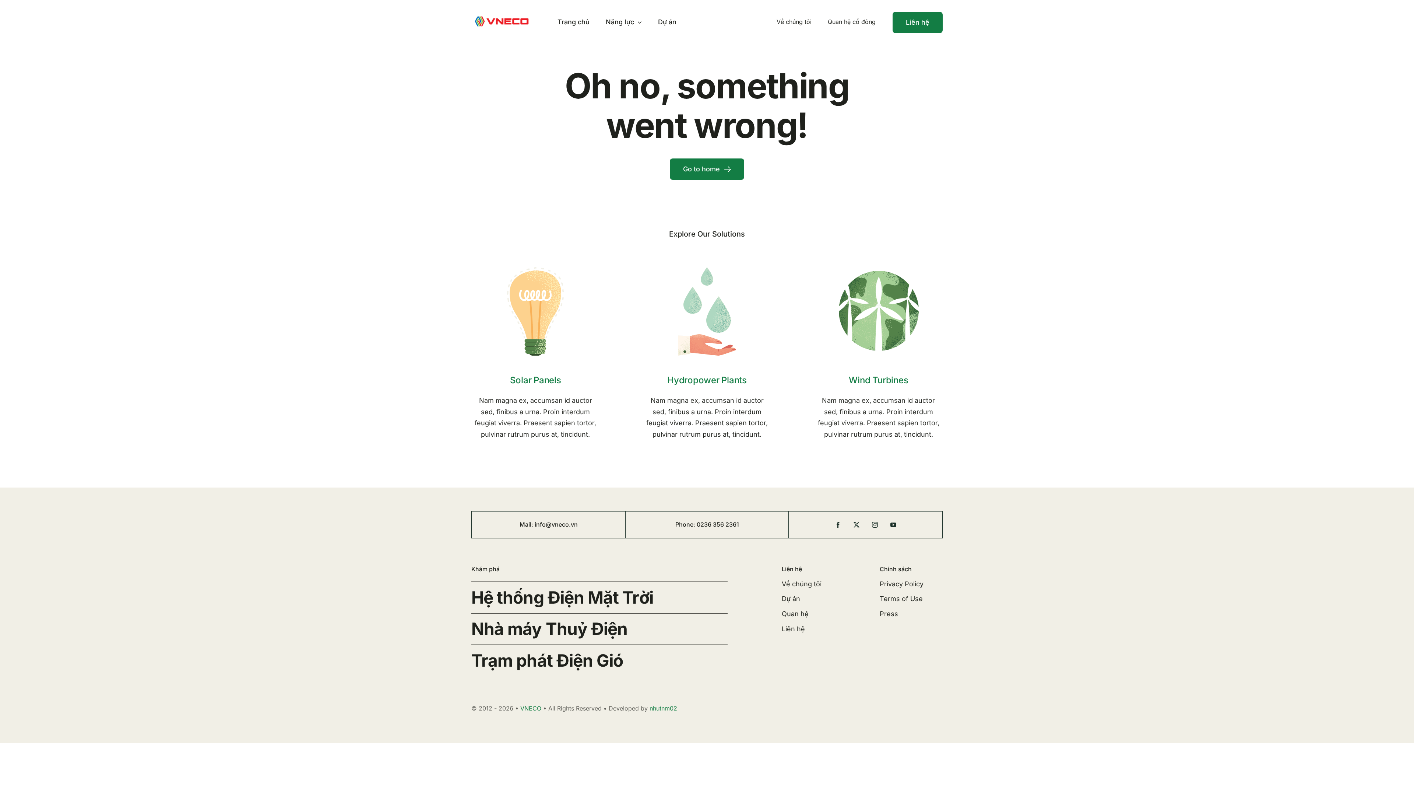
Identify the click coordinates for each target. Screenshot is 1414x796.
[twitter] (856, 525)
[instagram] (875, 525)
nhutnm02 (663, 708)
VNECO (530, 708)
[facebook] (838, 525)
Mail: (527, 524)
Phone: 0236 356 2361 (707, 524)
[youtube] (893, 525)
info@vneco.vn (556, 524)
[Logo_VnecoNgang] (501, 16)
